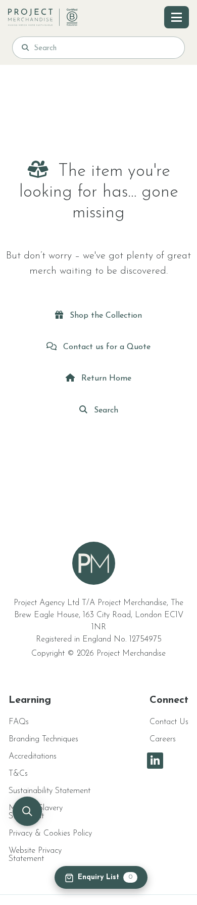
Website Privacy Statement (35, 855)
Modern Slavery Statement (36, 812)
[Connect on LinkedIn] (155, 760)
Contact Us (169, 722)
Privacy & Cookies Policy (50, 833)
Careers (163, 739)
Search (104, 410)
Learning (30, 700)
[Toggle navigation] (176, 17)
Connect (169, 700)
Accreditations (33, 756)
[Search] (25, 47)
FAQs (19, 722)
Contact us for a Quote (106, 347)
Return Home (105, 378)
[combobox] (104, 47)
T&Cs (18, 774)
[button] (27, 811)
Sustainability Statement (49, 791)
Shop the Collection (104, 316)
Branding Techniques (43, 739)
